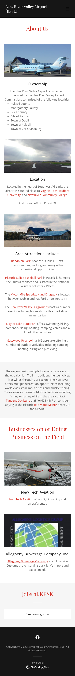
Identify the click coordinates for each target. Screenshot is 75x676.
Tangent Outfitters (18, 400)
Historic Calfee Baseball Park (23, 278)
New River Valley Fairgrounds (29, 307)
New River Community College (47, 195)
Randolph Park (21, 261)
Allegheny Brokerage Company (28, 561)
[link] (27, 11)
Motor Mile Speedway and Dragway (34, 294)
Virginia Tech (49, 191)
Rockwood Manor (45, 405)
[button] (67, 8)
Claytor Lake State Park (21, 324)
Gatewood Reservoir (20, 340)
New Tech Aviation (21, 499)
